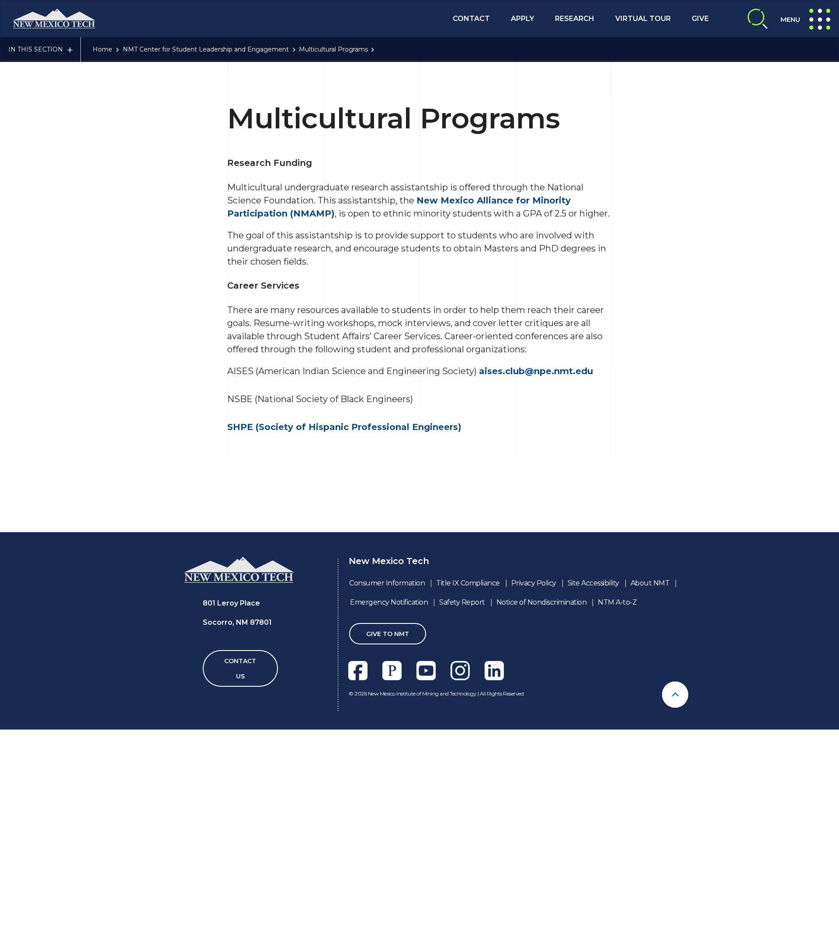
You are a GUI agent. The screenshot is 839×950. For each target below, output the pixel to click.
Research (574, 18)
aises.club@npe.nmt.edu (536, 371)
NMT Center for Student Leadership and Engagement (206, 49)
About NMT (650, 583)
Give (700, 18)
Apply (522, 18)
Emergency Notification (389, 602)
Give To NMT (387, 634)
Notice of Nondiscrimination (541, 602)
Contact (471, 18)
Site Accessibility (593, 583)
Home (102, 49)
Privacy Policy (533, 583)
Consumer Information (387, 583)
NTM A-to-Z (617, 602)
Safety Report (462, 602)
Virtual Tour (643, 18)
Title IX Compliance (468, 583)
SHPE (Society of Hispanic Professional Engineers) (344, 427)
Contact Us (240, 668)
